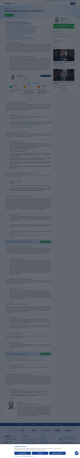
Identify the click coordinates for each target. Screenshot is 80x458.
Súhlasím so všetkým (57, 453)
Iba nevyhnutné (22, 453)
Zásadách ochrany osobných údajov (27, 456)
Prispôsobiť (40, 453)
